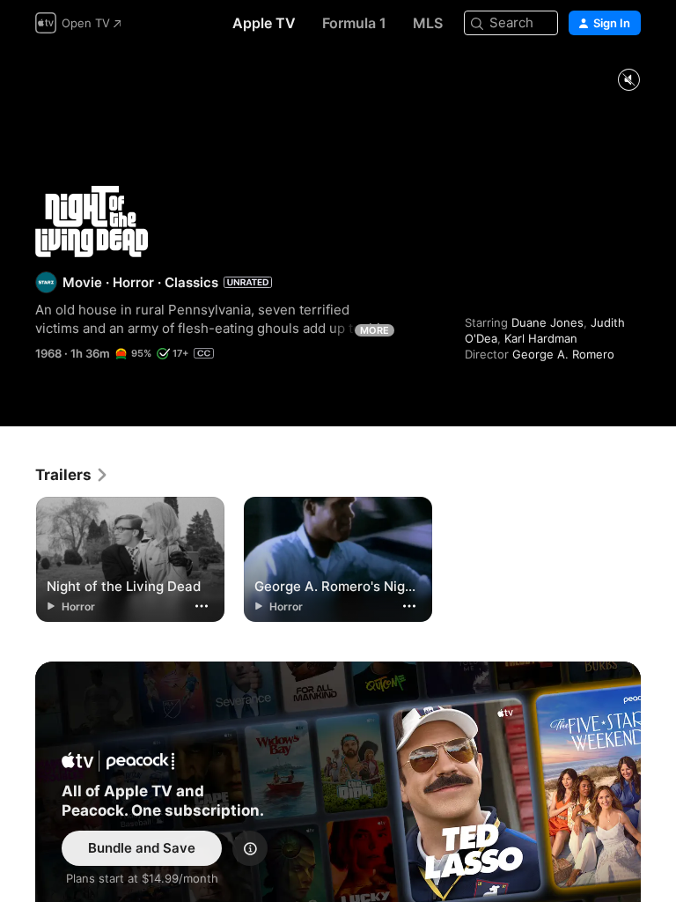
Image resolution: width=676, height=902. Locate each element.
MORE (374, 330)
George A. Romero (563, 354)
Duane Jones (547, 322)
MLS (428, 23)
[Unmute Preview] (628, 80)
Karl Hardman (540, 338)
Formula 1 (354, 23)
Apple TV (264, 23)
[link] (72, 474)
